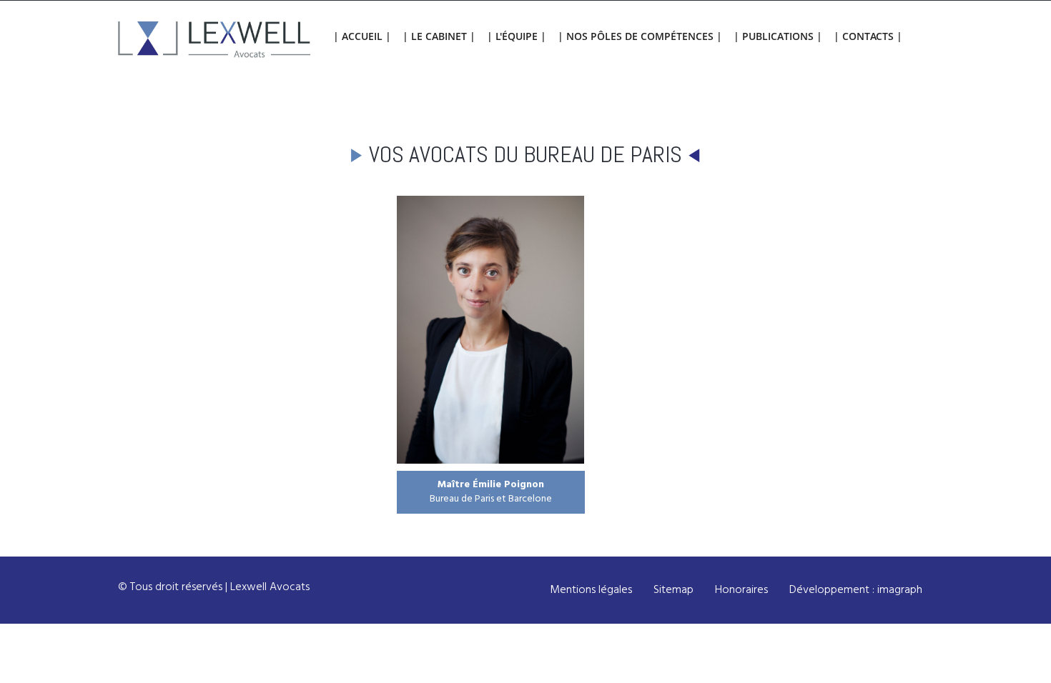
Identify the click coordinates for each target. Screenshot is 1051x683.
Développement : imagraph (855, 590)
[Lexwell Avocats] (214, 40)
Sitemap (673, 590)
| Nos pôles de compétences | (640, 36)
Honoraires (741, 590)
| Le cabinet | (439, 36)
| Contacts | (868, 36)
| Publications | (778, 36)
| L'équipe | (516, 36)
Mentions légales (591, 590)
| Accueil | (362, 36)
